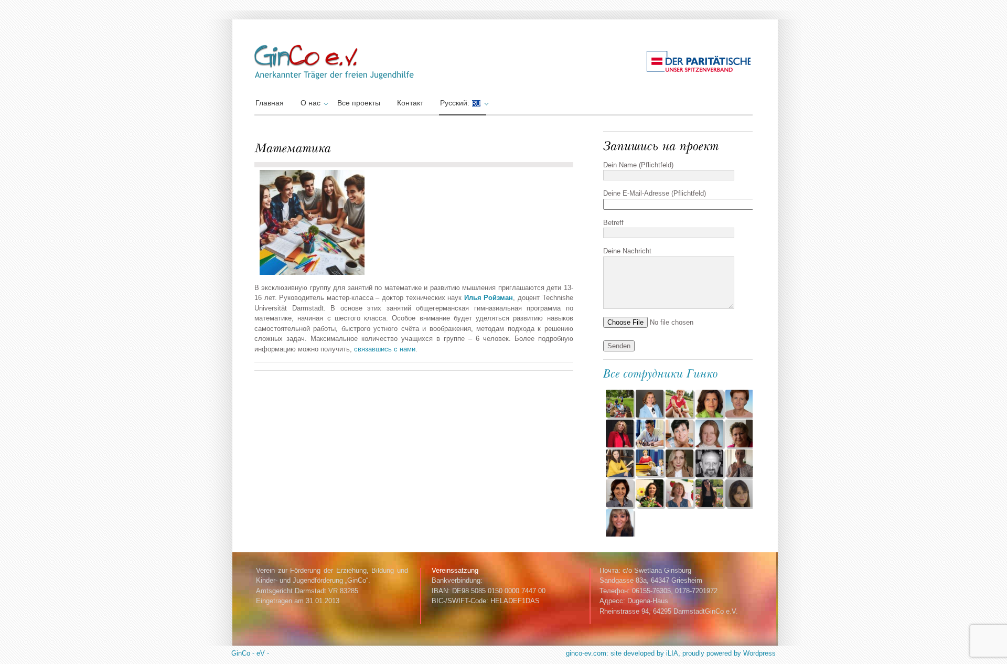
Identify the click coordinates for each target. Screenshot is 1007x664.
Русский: (456, 103)
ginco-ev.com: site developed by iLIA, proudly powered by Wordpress (671, 653)
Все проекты (358, 103)
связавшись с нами (384, 349)
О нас (310, 103)
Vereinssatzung (455, 570)
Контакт (410, 103)
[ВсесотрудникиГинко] (661, 372)
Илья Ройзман (488, 298)
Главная (269, 103)
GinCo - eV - (250, 653)
